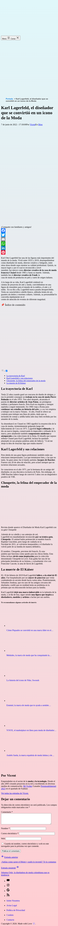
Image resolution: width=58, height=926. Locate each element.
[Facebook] (29, 230)
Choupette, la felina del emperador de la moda (25, 380)
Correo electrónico (9, 833)
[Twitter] (29, 235)
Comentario (7, 812)
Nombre (5, 828)
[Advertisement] (29, 66)
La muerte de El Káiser (16, 383)
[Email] (29, 239)
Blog (40, 124)
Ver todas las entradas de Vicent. (15, 793)
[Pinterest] (29, 252)
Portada (9, 99)
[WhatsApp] (29, 243)
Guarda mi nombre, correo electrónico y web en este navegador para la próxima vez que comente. (25, 845)
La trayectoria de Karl (15, 375)
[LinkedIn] (29, 248)
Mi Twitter (27, 786)
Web (3, 838)
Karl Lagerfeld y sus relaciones (19, 378)
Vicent (32, 124)
